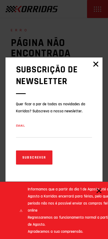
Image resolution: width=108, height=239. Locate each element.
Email (20, 126)
